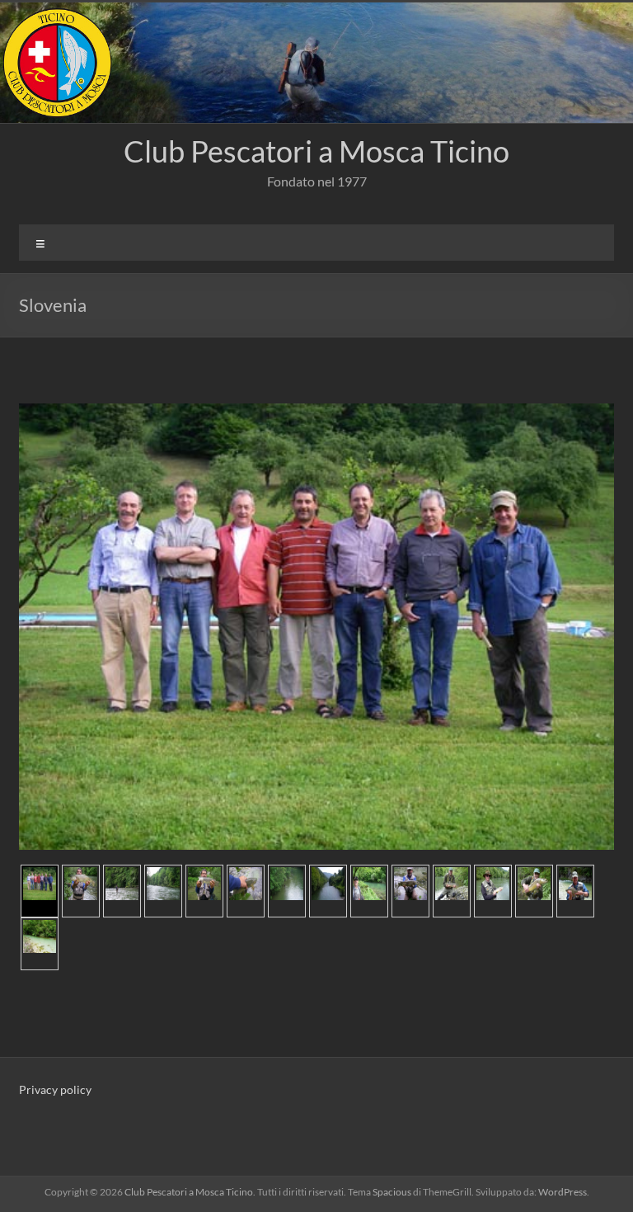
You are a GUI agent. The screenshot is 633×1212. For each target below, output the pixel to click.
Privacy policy (55, 1089)
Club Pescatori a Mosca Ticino (316, 151)
